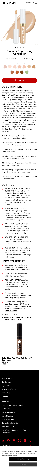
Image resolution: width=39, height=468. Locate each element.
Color (19, 63)
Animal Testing (7, 416)
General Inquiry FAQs (10, 423)
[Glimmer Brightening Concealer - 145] (19, 67)
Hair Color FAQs (8, 427)
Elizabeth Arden (8, 419)
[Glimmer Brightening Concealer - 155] (12, 72)
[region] (19, 457)
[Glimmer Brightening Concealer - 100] (27, 72)
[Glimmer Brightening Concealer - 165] (34, 67)
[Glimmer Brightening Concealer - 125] (10, 67)
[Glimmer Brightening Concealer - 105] (5, 67)
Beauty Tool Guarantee (10, 389)
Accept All (23, 464)
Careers (5, 396)
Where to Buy (7, 378)
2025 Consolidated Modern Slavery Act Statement (16, 431)
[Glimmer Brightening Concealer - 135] (15, 67)
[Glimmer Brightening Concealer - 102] (17, 72)
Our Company (7, 382)
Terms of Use (6, 409)
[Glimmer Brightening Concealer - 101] (24, 67)
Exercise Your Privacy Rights (12, 405)
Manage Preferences (23, 459)
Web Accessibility (8, 412)
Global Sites (6, 445)
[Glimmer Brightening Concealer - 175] (22, 72)
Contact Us (6, 393)
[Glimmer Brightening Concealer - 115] (29, 67)
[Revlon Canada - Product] (9, 3)
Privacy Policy (7, 402)
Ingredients (6, 386)
